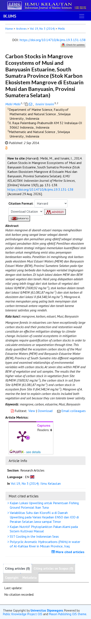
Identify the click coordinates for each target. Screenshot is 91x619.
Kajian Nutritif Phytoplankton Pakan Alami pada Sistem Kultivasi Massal (43, 529)
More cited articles (69, 552)
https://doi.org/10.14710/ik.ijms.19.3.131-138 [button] (40, 189)
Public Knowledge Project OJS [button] (22, 614)
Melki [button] (61, 29)
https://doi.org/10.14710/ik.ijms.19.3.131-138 (53, 40)
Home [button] (9, 29)
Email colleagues (73, 411)
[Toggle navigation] (82, 16)
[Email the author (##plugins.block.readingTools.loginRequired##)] (30, 104)
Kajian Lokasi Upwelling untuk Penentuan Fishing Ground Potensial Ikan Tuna (44, 505)
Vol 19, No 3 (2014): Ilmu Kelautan (36, 483)
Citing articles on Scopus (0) (53, 568)
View (31, 411)
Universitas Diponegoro (46, 610)
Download (45, 411)
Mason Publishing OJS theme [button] (67, 614)
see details (33, 452)
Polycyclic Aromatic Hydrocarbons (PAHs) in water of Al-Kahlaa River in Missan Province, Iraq (44, 544)
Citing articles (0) (17, 568)
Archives (21, 29)
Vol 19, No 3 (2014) (42, 29)
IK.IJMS (9, 16)
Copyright (12, 578)
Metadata (29, 578)
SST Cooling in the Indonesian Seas (34, 536)
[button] (6, 147)
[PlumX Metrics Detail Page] (22, 436)
